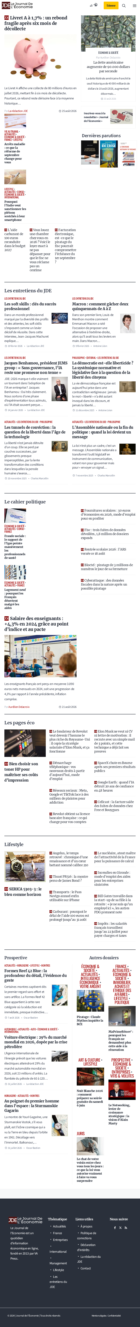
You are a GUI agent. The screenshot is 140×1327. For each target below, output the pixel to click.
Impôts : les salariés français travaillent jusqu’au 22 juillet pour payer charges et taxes (111, 930)
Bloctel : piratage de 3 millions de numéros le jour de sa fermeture (107, 567)
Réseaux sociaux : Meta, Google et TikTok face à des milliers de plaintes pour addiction (69, 796)
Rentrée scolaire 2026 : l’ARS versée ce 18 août (103, 551)
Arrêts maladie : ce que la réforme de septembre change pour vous (14, 153)
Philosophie (78, 358)
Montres (45, 965)
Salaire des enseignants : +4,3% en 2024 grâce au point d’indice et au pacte (36, 624)
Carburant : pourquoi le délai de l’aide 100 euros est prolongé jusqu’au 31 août (69, 916)
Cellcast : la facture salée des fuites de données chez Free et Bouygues (114, 806)
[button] (123, 5)
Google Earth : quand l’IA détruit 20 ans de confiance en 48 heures (114, 786)
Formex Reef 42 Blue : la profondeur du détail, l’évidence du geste (35, 976)
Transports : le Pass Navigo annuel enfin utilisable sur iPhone (65, 896)
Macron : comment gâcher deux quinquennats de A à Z (100, 306)
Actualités (9, 422)
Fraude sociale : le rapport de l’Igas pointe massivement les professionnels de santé (15, 547)
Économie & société (47, 1029)
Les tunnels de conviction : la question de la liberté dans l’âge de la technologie (34, 432)
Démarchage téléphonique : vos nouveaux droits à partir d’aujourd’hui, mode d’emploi (67, 771)
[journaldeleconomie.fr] (17, 5)
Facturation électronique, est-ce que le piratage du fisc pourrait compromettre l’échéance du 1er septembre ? (65, 246)
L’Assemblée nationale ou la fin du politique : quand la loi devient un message (102, 432)
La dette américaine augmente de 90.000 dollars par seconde (108, 66)
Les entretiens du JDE (15, 298)
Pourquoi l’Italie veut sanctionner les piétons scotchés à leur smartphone (15, 211)
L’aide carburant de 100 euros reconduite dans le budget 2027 (15, 240)
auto (33, 1029)
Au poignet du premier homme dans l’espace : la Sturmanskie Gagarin (31, 1106)
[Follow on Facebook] (115, 1227)
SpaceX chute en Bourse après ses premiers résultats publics (114, 767)
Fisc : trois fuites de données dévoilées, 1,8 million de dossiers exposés (105, 534)
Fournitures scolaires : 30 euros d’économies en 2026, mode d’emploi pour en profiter (108, 515)
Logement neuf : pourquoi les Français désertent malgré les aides (15, 599)
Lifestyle (34, 965)
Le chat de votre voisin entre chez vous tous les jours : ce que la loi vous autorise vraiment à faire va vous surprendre (90, 1170)
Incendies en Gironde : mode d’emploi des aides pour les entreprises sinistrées (112, 879)
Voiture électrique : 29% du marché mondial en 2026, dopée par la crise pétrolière (35, 1042)
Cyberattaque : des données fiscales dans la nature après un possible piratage (104, 584)
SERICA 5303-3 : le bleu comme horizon (23, 892)
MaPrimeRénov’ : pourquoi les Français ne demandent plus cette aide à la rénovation (120, 1041)
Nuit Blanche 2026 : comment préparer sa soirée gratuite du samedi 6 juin (90, 1098)
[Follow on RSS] (126, 1227)
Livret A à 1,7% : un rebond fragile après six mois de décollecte (35, 23)
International (11, 1032)
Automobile (10, 1029)
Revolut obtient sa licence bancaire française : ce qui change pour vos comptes (69, 818)
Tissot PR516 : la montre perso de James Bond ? (68, 879)
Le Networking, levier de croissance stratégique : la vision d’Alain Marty (119, 1114)
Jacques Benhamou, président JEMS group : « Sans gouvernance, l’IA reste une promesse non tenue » (35, 368)
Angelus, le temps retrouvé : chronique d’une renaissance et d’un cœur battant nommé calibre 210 (68, 859)
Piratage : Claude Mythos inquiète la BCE (90, 1020)
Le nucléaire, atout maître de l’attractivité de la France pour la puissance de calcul (114, 857)
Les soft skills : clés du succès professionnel (30, 306)
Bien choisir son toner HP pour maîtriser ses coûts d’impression (21, 772)
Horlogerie (23, 965)
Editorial (91, 358)
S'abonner (111, 5)
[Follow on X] (120, 1227)
